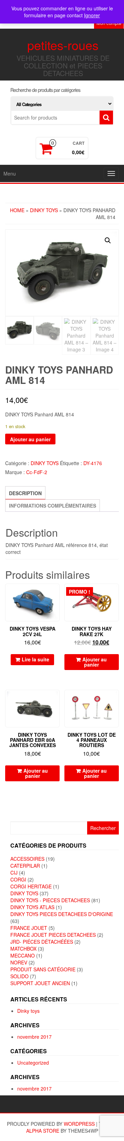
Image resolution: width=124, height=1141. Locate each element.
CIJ (14, 872)
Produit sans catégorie (42, 969)
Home (17, 210)
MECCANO (22, 955)
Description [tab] (25, 493)
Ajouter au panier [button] (94, 662)
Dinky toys (28, 1010)
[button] (108, 240)
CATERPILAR (25, 865)
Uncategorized (33, 1062)
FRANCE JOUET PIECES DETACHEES (53, 934)
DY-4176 (92, 463)
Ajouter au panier (30, 439)
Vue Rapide (56, 593)
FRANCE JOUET (28, 927)
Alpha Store (42, 1130)
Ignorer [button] (92, 15)
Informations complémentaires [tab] (52, 505)
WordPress (79, 1123)
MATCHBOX (23, 948)
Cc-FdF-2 (36, 472)
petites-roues (63, 45)
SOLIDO (19, 976)
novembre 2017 (34, 1036)
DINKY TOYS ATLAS (32, 907)
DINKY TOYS (44, 210)
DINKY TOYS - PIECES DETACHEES (50, 900)
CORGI (18, 879)
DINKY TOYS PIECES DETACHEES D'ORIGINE (61, 914)
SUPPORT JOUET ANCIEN (40, 983)
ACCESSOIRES (27, 858)
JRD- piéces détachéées (41, 941)
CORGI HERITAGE (31, 886)
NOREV (18, 962)
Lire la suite (35, 659)
